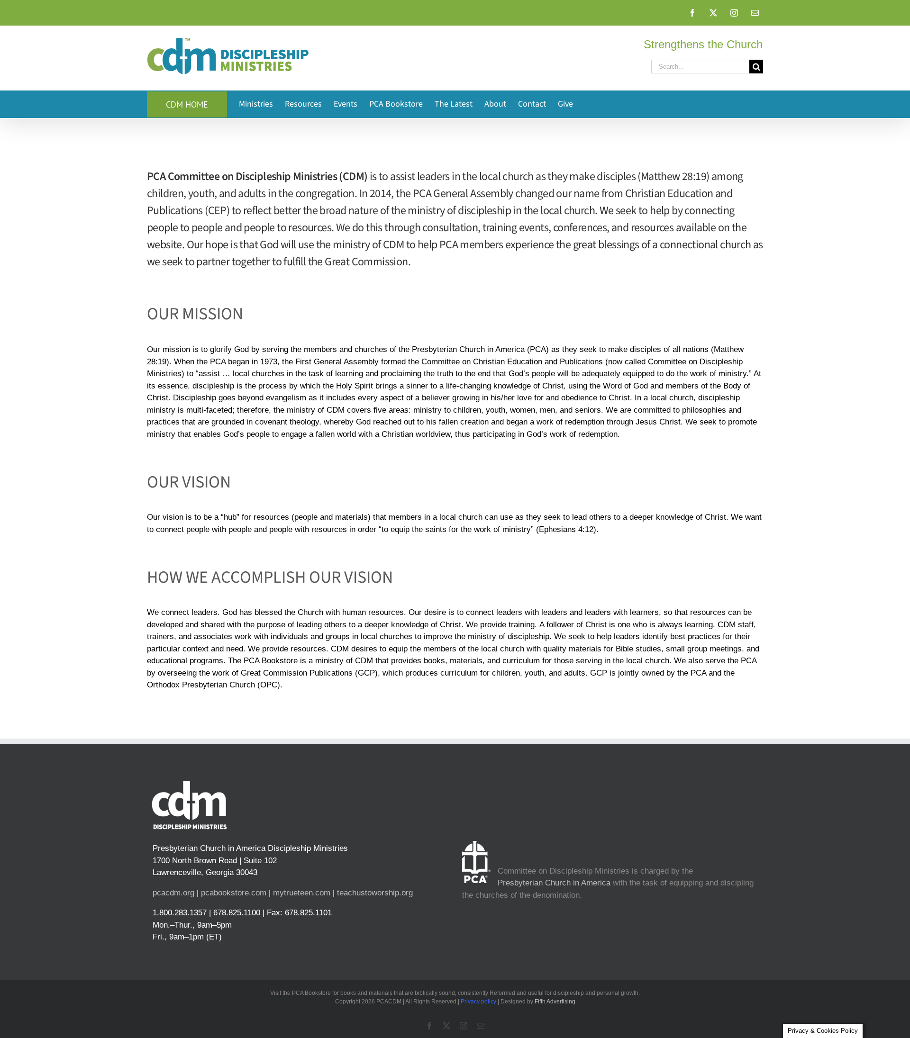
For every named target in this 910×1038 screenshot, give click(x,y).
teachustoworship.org (375, 892)
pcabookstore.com (233, 892)
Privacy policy (478, 1001)
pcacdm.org (173, 892)
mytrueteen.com (301, 892)
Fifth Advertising (555, 1001)
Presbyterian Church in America (554, 882)
